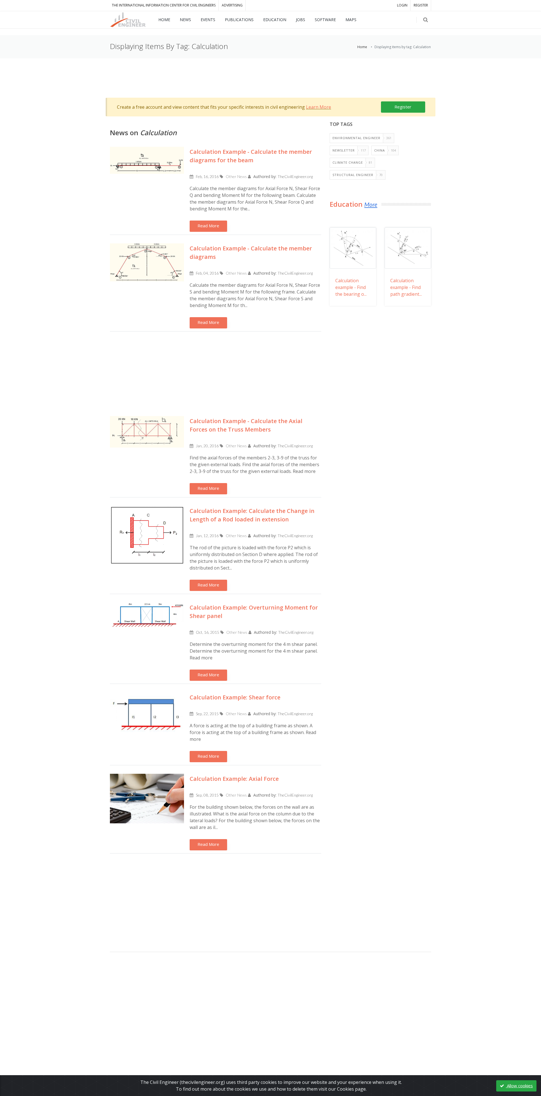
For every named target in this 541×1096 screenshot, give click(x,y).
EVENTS (208, 19)
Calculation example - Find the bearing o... (351, 287)
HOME (164, 19)
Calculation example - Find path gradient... (406, 287)
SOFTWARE (325, 19)
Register (402, 107)
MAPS (350, 19)
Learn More (318, 107)
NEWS (185, 19)
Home (362, 47)
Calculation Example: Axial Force (234, 778)
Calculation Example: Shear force (235, 697)
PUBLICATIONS (239, 19)
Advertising (232, 5)
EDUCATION (274, 19)
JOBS (300, 19)
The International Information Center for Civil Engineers (164, 5)
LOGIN (402, 5)
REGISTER (421, 5)
